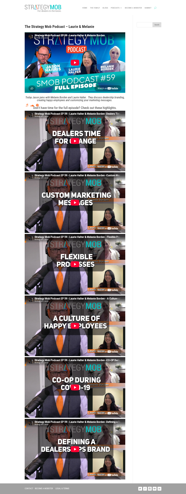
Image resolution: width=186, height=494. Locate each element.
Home (84, 8)
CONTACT (29, 488)
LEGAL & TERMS (62, 488)
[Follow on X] (140, 489)
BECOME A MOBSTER (44, 488)
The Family (95, 8)
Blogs (105, 8)
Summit (148, 8)
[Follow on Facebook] (145, 489)
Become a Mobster (133, 8)
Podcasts (115, 8)
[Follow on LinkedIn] (159, 489)
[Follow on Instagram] (150, 489)
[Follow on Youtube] (155, 489)
